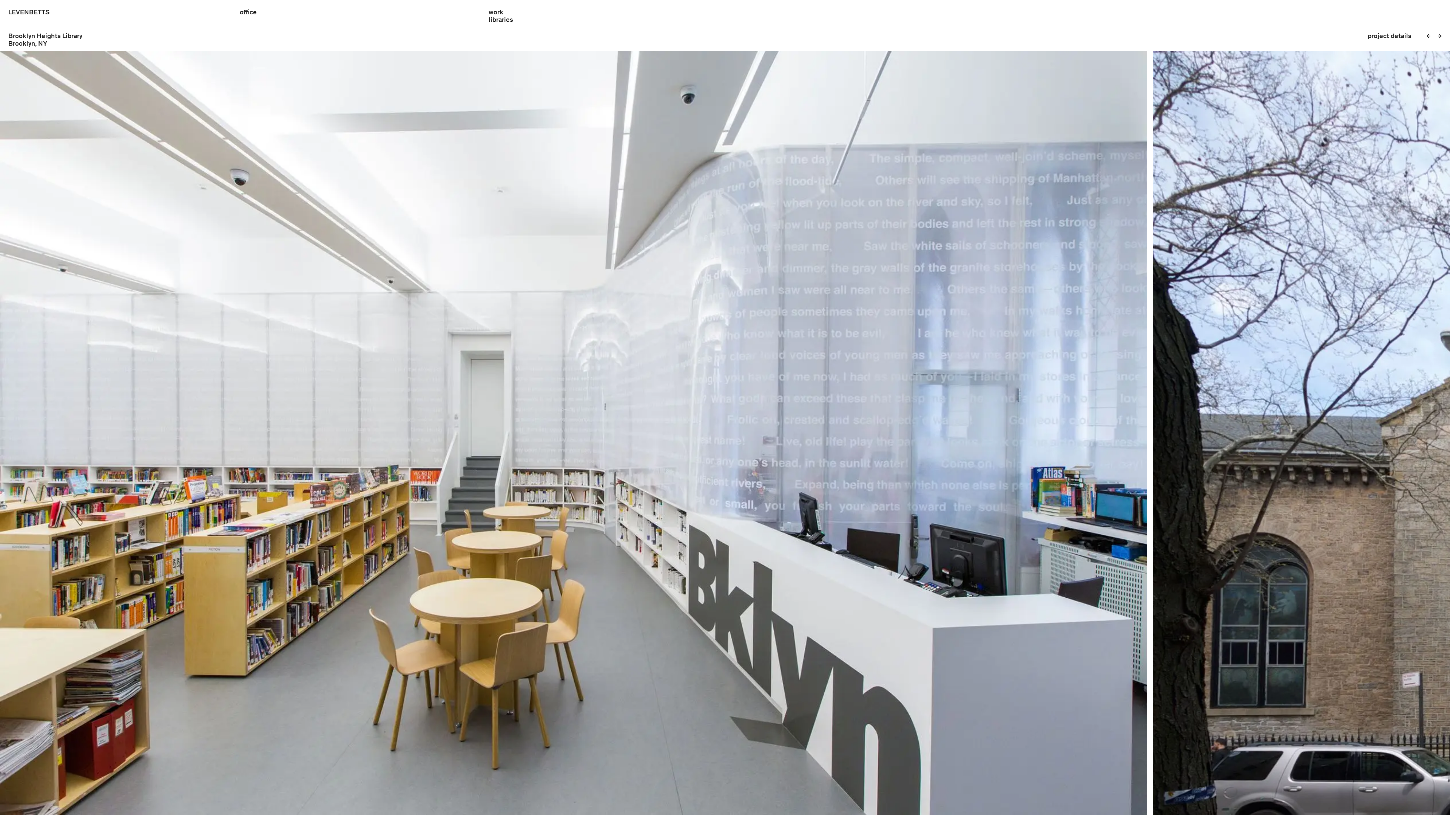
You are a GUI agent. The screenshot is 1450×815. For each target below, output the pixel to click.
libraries (501, 19)
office (248, 12)
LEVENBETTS (28, 12)
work (496, 12)
